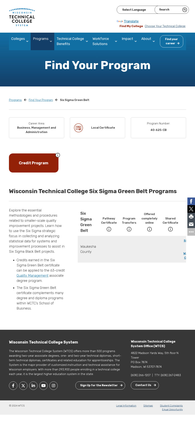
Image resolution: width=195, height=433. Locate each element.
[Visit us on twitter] (23, 385)
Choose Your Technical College (165, 26)
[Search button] (184, 9)
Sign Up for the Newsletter (99, 385)
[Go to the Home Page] (22, 17)
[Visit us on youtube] (43, 385)
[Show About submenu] (154, 41)
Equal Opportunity (172, 409)
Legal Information (126, 405)
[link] (191, 201)
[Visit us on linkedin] (33, 385)
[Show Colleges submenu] (28, 41)
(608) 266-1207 (140, 375)
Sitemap (148, 405)
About (146, 39)
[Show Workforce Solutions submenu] (116, 41)
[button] (57, 155)
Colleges (18, 39)
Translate (131, 21)
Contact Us (143, 385)
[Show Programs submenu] (51, 41)
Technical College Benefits (70, 41)
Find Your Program (41, 100)
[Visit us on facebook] (13, 385)
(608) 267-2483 (171, 375)
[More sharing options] (191, 232)
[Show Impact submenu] (136, 41)
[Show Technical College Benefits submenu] (87, 41)
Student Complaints (171, 405)
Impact (127, 39)
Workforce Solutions (101, 41)
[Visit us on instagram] (53, 385)
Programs (40, 39)
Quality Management (32, 275)
